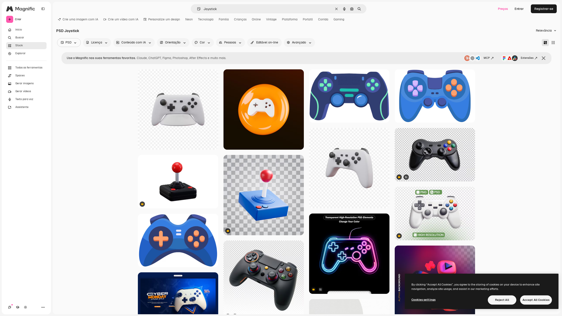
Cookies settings (423, 300)
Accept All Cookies (535, 300)
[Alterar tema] (25, 307)
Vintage (271, 19)
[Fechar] (543, 58)
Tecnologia (205, 19)
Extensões (527, 58)
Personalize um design (164, 19)
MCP (487, 58)
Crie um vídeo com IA (123, 19)
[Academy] (17, 307)
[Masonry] (545, 42)
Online (256, 19)
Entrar (519, 9)
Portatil (308, 19)
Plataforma (289, 19)
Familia (224, 19)
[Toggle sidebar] (43, 8)
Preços (503, 9)
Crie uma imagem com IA (80, 19)
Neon (189, 19)
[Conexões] (9, 307)
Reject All (502, 300)
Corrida (323, 19)
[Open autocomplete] (197, 9)
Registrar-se (543, 9)
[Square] (553, 42)
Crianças (240, 19)
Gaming (338, 19)
